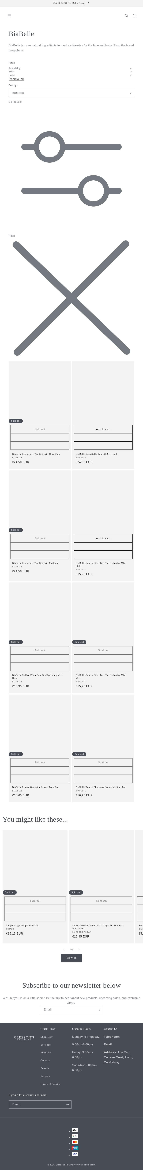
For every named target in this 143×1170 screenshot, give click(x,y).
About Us (45, 1052)
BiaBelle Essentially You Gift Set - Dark (97, 454)
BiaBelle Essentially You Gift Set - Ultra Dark (36, 454)
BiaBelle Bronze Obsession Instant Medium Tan (101, 787)
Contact (45, 1060)
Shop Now (46, 1036)
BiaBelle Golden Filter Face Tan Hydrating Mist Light (101, 564)
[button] (9, 16)
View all (71, 957)
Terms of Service (50, 1084)
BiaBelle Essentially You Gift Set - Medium (35, 563)
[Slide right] (79, 950)
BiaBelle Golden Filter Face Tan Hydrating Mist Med (101, 676)
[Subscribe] (99, 1010)
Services (45, 1044)
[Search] (126, 16)
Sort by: (13, 85)
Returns (45, 1076)
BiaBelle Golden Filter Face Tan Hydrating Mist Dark (37, 676)
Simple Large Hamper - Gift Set (22, 925)
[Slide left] (64, 950)
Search (44, 1068)
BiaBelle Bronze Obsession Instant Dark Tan (35, 787)
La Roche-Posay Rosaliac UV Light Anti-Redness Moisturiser (98, 927)
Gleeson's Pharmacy (66, 1165)
